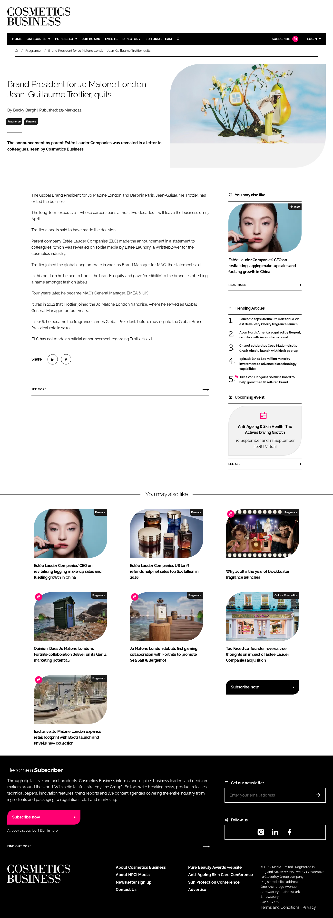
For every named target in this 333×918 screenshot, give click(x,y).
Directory (131, 39)
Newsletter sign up (133, 882)
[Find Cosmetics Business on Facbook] (289, 833)
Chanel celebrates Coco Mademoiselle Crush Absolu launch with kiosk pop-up (268, 348)
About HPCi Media (133, 874)
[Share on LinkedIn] (53, 359)
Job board (91, 39)
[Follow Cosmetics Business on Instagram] (261, 833)
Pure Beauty (66, 39)
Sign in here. (49, 830)
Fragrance (14, 121)
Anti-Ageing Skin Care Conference (220, 874)
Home (17, 39)
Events (111, 39)
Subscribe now (245, 687)
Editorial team (159, 39)
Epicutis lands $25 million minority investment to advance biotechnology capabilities (267, 363)
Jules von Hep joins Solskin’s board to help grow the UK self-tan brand (267, 380)
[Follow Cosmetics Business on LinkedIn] (275, 833)
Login (312, 39)
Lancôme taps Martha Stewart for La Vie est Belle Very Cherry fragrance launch (269, 322)
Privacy (309, 907)
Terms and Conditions (280, 907)
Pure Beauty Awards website (215, 867)
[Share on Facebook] (66, 359)
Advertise (197, 889)
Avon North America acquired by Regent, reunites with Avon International (270, 335)
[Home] (17, 50)
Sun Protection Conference (214, 882)
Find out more (19, 846)
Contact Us (126, 889)
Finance (31, 121)
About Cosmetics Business (141, 867)
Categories (36, 39)
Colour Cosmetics (285, 595)
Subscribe (281, 39)
